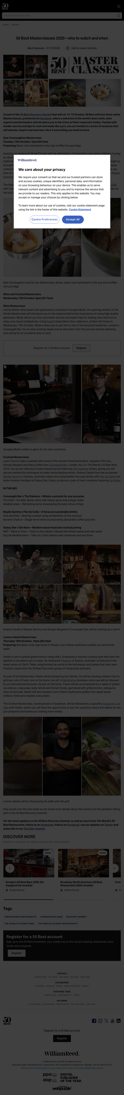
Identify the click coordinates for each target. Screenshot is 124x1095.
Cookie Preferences (44, 219)
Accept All (73, 219)
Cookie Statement (80, 209)
